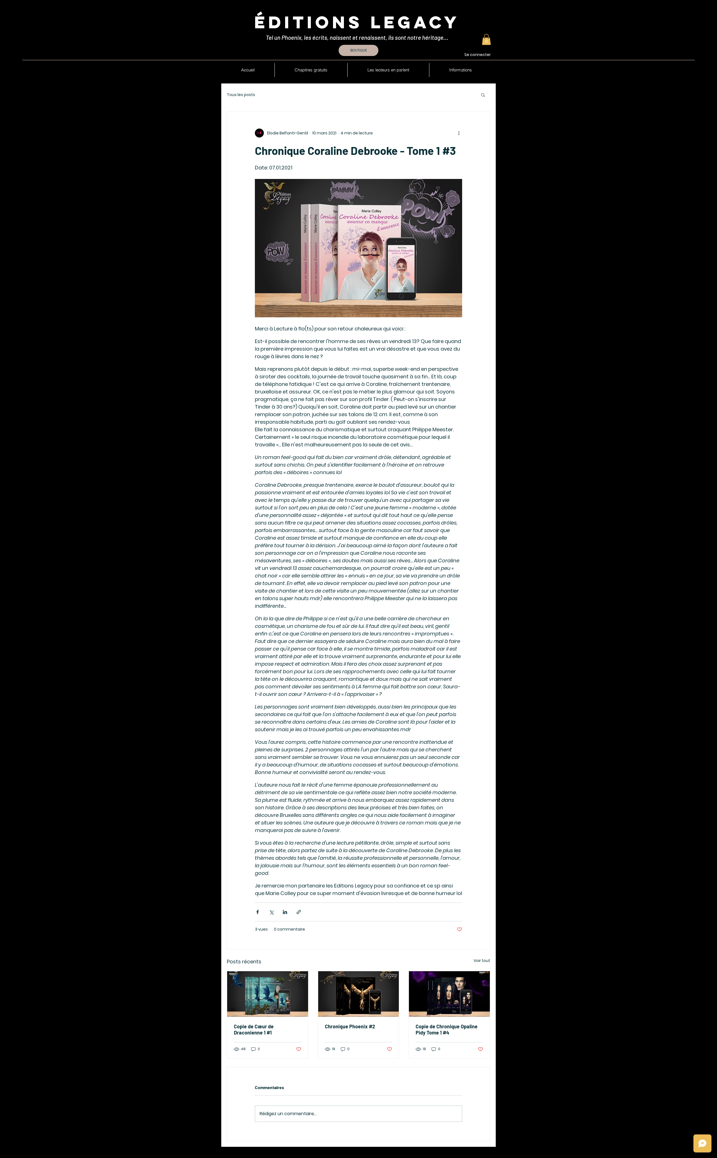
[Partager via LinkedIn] (285, 912)
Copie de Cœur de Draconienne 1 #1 (254, 1029)
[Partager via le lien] (298, 912)
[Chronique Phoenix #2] (358, 994)
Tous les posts (241, 94)
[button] (486, 39)
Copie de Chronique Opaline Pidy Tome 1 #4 (447, 1029)
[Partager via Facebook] (257, 912)
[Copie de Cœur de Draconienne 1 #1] (267, 994)
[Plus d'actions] (458, 133)
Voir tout (482, 960)
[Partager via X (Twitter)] (271, 912)
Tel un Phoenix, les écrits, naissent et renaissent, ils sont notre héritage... (358, 37)
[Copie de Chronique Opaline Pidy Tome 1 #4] (449, 994)
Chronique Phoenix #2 (350, 1026)
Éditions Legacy (357, 22)
